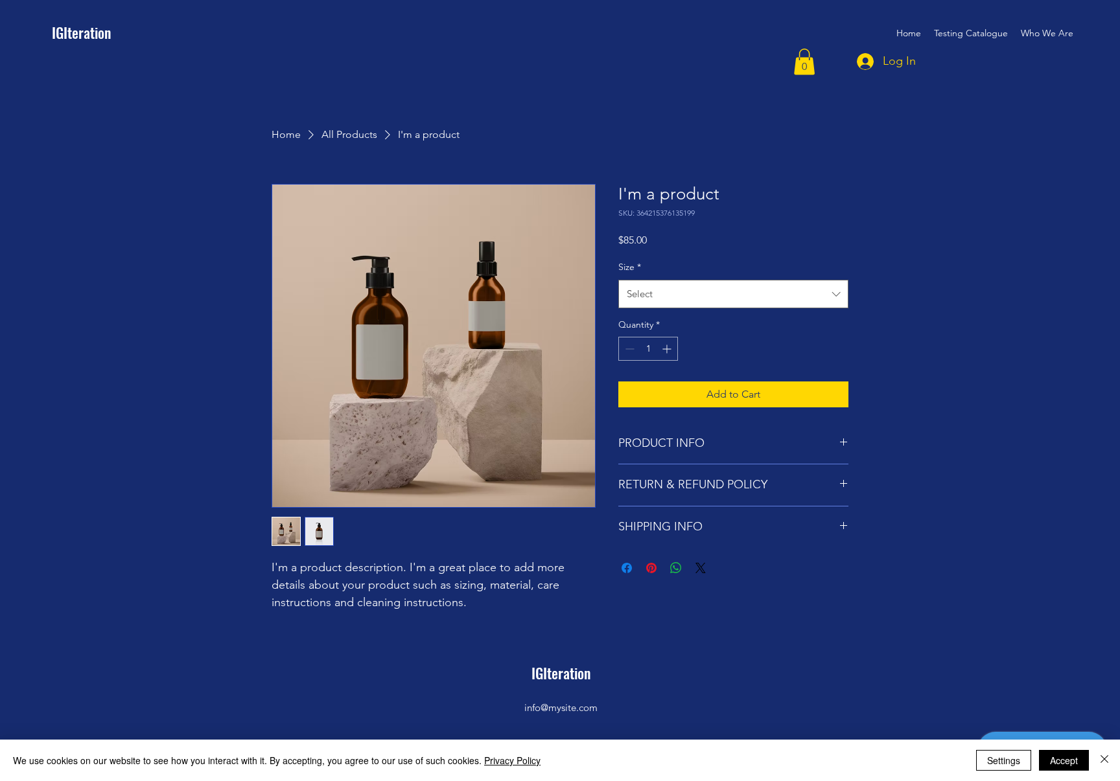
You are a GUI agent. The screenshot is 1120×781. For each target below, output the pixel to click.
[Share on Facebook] (627, 568)
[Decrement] (628, 348)
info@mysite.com (561, 707)
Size (629, 267)
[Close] (1104, 760)
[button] (804, 62)
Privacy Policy (512, 760)
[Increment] (668, 348)
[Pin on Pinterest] (651, 568)
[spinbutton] (648, 348)
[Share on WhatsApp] (676, 568)
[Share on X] (700, 568)
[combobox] (733, 294)
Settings (1003, 760)
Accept (1064, 760)
